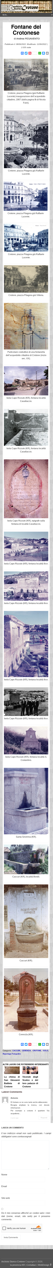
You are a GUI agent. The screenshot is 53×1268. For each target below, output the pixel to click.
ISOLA (45, 1051)
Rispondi (44, 1118)
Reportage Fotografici (12, 1054)
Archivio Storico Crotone (13, 1261)
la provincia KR (17, 1265)
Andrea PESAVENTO (28, 38)
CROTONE (36, 1051)
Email (4, 1186)
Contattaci (31, 1265)
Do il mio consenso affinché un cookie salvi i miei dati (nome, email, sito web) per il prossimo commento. (25, 1216)
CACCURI (16, 1051)
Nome (4, 1174)
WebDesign (43, 1265)
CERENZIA (26, 1051)
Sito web (5, 1198)
